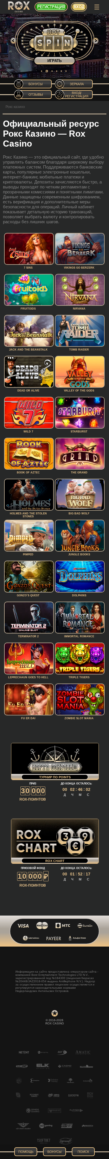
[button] (41, 71)
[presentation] (13, 41)
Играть (54, 61)
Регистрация (51, 7)
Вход (79, 7)
